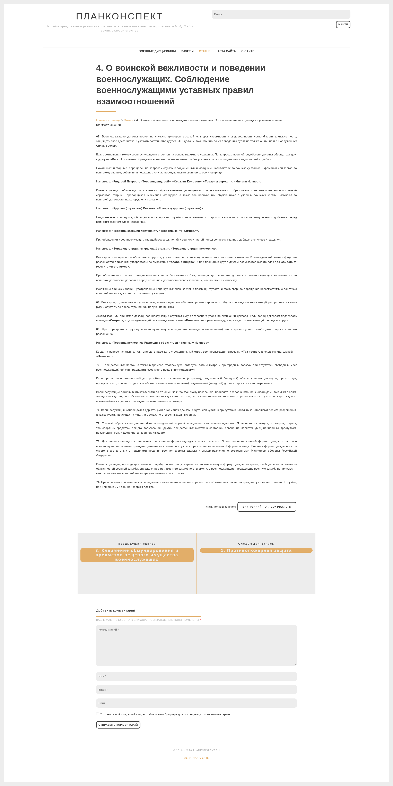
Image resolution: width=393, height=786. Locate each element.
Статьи (204, 51)
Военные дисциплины (157, 51)
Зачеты (187, 51)
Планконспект (119, 16)
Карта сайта (226, 51)
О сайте (247, 51)
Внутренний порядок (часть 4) (267, 506)
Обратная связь (196, 757)
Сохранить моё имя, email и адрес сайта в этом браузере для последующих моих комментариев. (165, 714)
